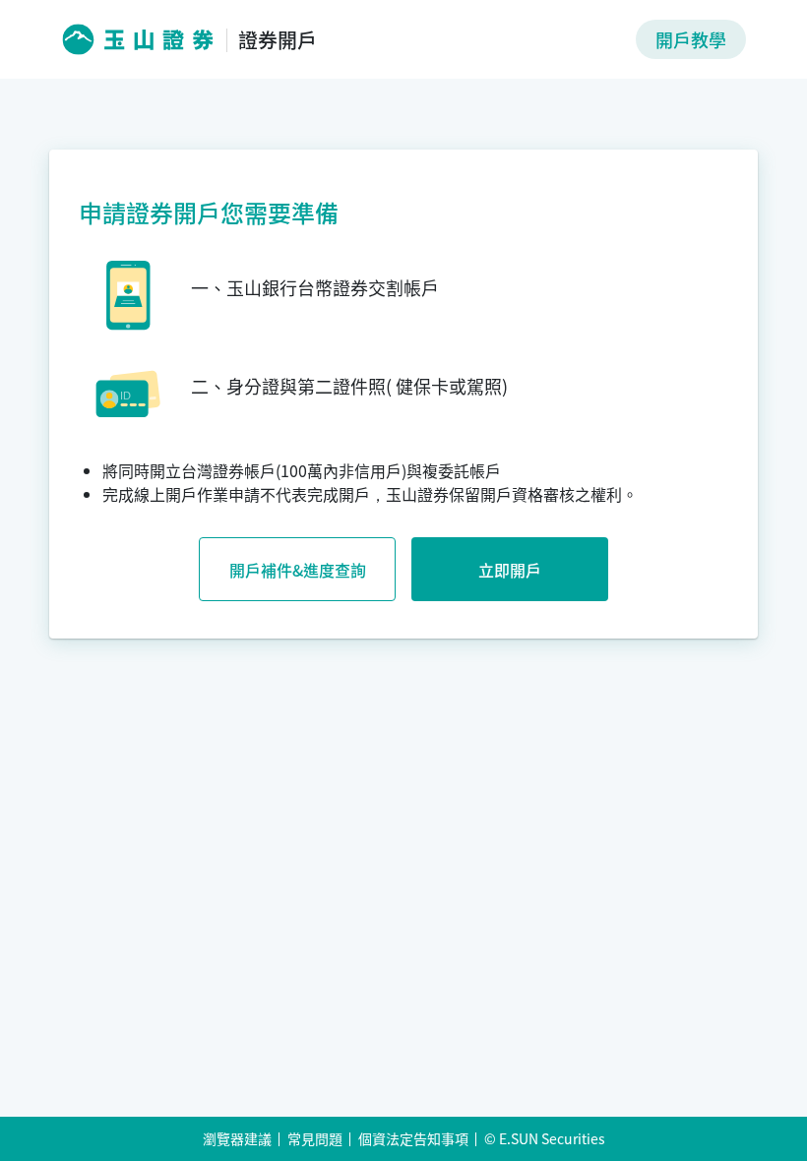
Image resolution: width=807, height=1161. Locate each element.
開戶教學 (690, 39)
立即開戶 (509, 569)
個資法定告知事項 (413, 1138)
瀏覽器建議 (237, 1138)
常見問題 (314, 1138)
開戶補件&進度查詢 (297, 569)
